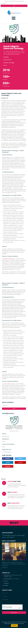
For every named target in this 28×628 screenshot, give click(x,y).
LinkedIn (8, 462)
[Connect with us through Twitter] (12, 8)
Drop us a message (20, 1)
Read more (4, 567)
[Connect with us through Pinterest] (17, 8)
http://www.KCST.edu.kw (14, 430)
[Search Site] (14, 6)
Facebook (7, 458)
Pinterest (7, 466)
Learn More (21, 623)
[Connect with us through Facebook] (10, 8)
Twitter (20, 458)
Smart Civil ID (11, 54)
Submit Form (14, 612)
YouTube (20, 462)
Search (14, 408)
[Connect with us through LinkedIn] (15, 8)
